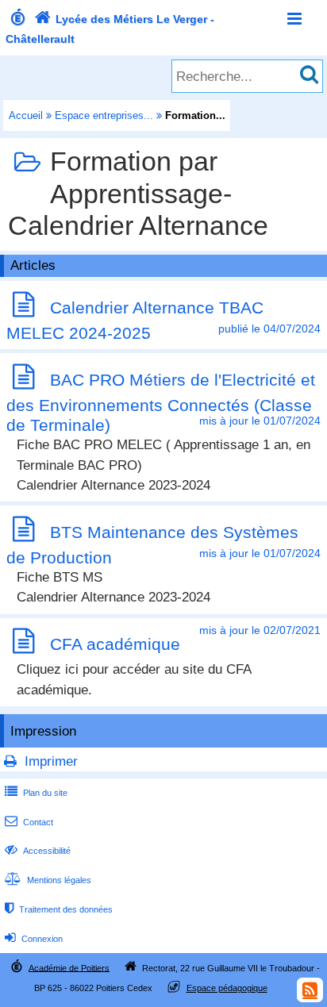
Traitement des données (59, 909)
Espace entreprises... (104, 115)
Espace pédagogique (227, 988)
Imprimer (51, 761)
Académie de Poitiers (69, 967)
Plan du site (36, 793)
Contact (29, 822)
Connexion (34, 939)
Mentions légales (48, 880)
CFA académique (115, 644)
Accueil (26, 115)
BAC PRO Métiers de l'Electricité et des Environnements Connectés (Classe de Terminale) (160, 402)
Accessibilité (38, 850)
